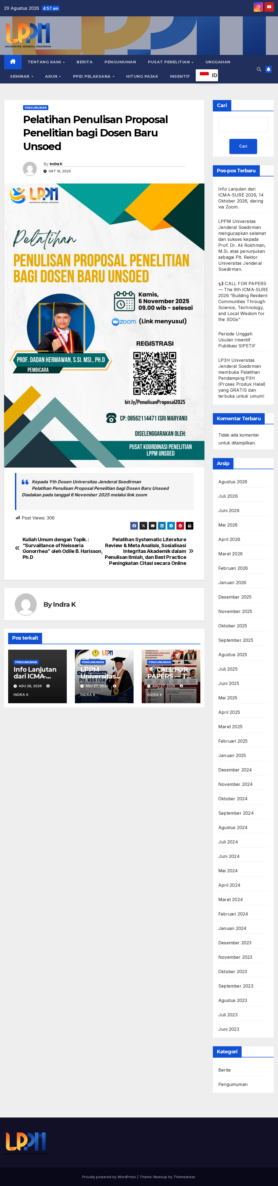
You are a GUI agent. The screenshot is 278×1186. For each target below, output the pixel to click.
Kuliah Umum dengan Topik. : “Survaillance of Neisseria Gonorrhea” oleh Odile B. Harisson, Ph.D (63, 548)
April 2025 (229, 712)
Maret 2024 (230, 899)
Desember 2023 (235, 942)
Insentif (180, 76)
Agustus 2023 (232, 1000)
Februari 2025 (233, 741)
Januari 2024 (232, 928)
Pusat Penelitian (169, 62)
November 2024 (235, 784)
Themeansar (184, 1177)
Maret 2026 (230, 553)
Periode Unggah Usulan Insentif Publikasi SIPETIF (237, 339)
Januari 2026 (232, 582)
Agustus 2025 (232, 654)
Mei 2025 (228, 698)
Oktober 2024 (233, 798)
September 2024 (236, 813)
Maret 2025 (230, 726)
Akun (52, 76)
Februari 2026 (233, 568)
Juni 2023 (228, 1029)
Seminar (20, 76)
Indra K (56, 163)
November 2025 (235, 611)
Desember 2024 (235, 770)
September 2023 (235, 986)
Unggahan (218, 62)
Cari (222, 105)
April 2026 (229, 539)
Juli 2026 (228, 496)
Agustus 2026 (232, 481)
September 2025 (235, 640)
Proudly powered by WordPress (109, 1177)
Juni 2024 (229, 856)
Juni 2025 (228, 683)
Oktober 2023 (232, 971)
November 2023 (235, 957)
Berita (85, 62)
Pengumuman (120, 62)
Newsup (160, 1177)
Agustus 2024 (233, 827)
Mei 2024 (228, 870)
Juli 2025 (228, 669)
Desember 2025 (235, 597)
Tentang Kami (45, 62)
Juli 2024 (228, 842)
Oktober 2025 (232, 625)
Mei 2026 (228, 525)
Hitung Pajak (142, 76)
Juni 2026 (228, 510)
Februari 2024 (233, 914)
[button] (259, 69)
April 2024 (229, 885)
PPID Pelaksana (92, 76)
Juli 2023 (228, 1014)
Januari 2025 (232, 755)
